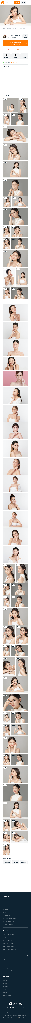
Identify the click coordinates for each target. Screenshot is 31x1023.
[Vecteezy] (2, 2)
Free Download (15, 43)
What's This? (14, 62)
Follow (25, 37)
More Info (6, 65)
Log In (23, 2)
